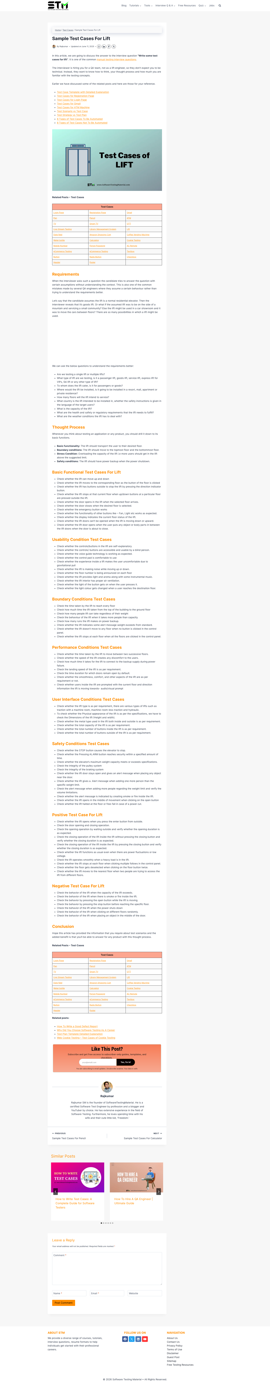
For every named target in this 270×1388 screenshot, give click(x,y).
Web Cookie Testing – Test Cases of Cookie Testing (86, 1037)
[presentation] (77, 1177)
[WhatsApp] (99, 46)
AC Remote (132, 246)
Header (56, 262)
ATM (129, 218)
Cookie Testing (133, 240)
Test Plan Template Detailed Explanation (80, 1034)
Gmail (129, 212)
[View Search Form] (219, 5)
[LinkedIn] (104, 46)
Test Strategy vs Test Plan (72, 115)
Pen (55, 218)
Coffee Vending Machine (138, 234)
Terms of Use (174, 1349)
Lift (128, 229)
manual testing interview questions (116, 59)
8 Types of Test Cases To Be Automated (80, 119)
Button (56, 257)
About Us (172, 1338)
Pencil (92, 218)
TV (54, 223)
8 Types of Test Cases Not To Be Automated (82, 122)
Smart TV (94, 223)
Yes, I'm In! (126, 1062)
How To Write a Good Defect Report (77, 1026)
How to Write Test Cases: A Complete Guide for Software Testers (75, 1203)
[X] (114, 46)
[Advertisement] (107, 342)
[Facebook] (109, 46)
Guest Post (173, 1357)
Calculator (94, 240)
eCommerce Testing (62, 251)
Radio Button (95, 257)
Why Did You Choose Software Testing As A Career (86, 1030)
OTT (129, 223)
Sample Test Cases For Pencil (69, 1136)
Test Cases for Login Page (72, 99)
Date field (57, 234)
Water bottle (59, 240)
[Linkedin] (138, 1339)
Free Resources (187, 5)
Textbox (130, 251)
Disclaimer (173, 1353)
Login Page (58, 212)
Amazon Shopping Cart (100, 234)
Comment (59, 1255)
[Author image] (54, 46)
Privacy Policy (174, 1345)
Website (133, 1293)
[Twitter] (132, 1339)
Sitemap (171, 1361)
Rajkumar (64, 46)
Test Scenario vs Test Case (72, 111)
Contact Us (173, 1341)
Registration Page (98, 212)
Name (57, 1293)
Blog (124, 5)
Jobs (211, 5)
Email (95, 1293)
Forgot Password (97, 246)
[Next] (158, 1191)
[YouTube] (145, 1339)
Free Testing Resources (180, 1364)
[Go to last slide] (55, 1191)
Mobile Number (60, 246)
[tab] (101, 1223)
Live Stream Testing (62, 229)
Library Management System (103, 229)
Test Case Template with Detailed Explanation (83, 92)
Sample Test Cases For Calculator (143, 1136)
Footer (92, 262)
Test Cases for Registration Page (75, 95)
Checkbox (131, 257)
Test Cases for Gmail (69, 103)
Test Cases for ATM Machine (73, 107)
